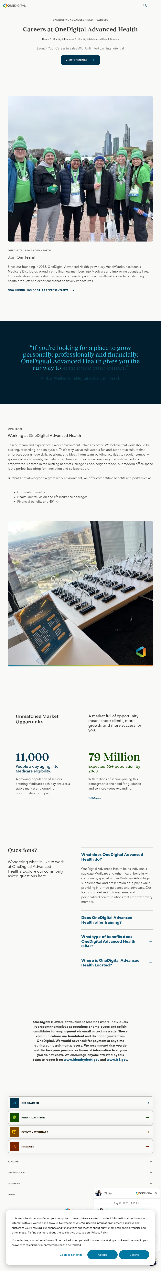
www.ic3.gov (117, 1059)
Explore (13, 1161)
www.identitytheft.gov (81, 1059)
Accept (102, 1254)
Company (14, 1183)
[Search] (145, 5)
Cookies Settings (71, 1254)
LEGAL (11, 1194)
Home (45, 39)
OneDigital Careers (63, 39)
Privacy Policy (99, 1232)
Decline (134, 1254)
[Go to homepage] (14, 5)
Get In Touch (16, 1172)
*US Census (94, 798)
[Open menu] (154, 5)
